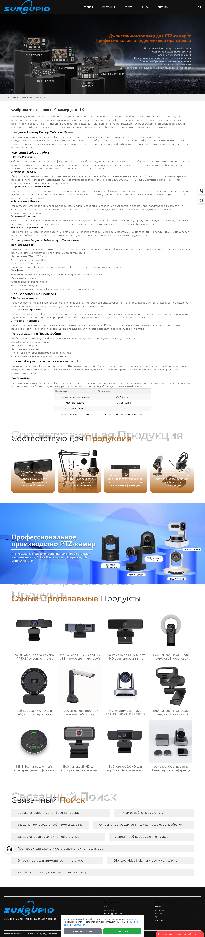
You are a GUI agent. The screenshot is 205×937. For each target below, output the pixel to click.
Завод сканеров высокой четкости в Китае (48, 836)
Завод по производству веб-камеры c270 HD (50, 824)
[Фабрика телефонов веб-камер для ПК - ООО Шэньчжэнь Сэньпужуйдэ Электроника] (28, 7)
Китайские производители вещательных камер (52, 872)
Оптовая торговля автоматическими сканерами (52, 860)
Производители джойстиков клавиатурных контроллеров (60, 848)
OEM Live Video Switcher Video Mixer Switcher (145, 860)
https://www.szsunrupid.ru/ (83, 366)
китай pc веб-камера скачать (142, 812)
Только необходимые (82, 931)
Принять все (122, 931)
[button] (188, 471)
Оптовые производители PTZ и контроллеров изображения (143, 824)
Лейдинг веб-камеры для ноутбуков (141, 836)
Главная (7, 97)
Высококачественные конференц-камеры (48, 812)
